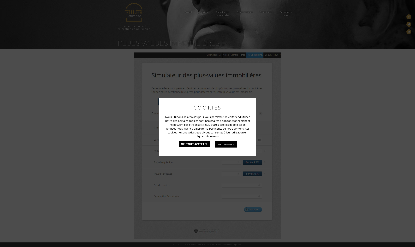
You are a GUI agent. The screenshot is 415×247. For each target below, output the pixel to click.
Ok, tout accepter (194, 144)
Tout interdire (226, 144)
